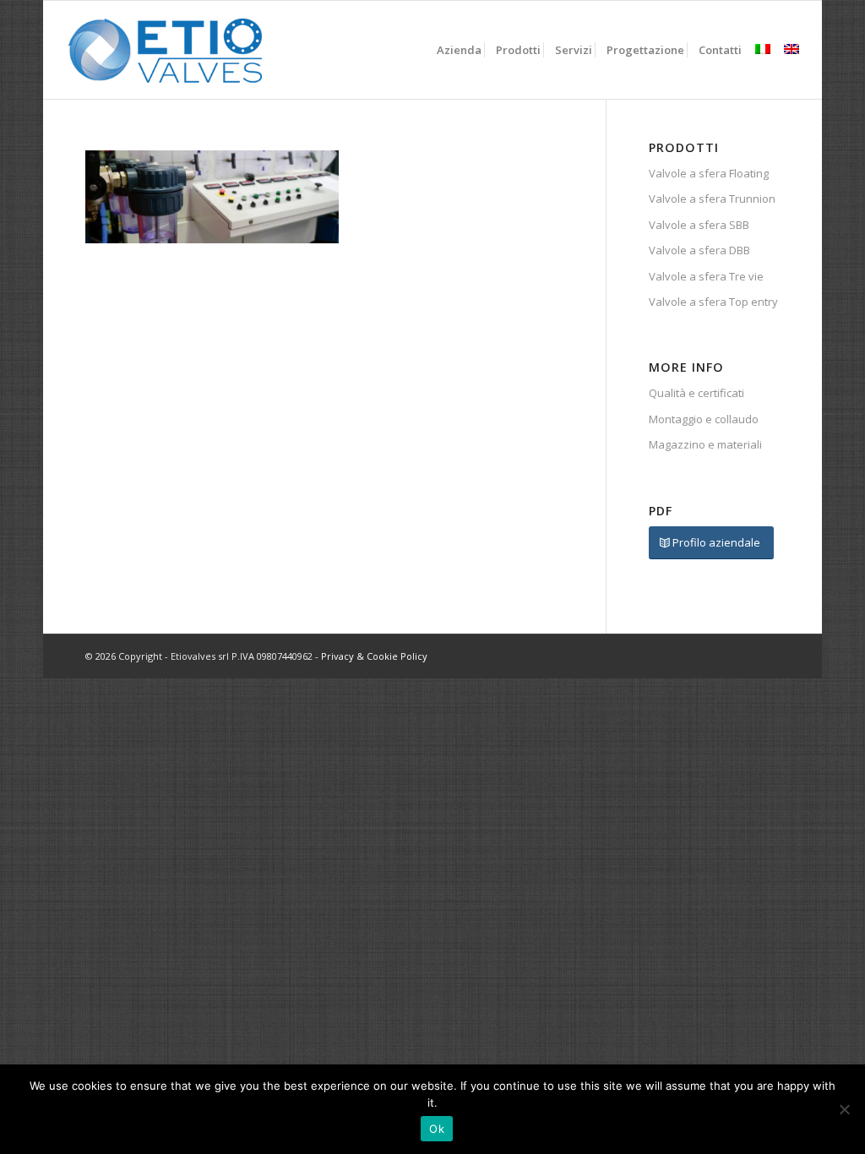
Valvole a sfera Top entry (713, 301)
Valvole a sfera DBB (699, 250)
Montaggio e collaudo (704, 419)
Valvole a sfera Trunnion (712, 198)
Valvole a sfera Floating (709, 173)
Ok (436, 1128)
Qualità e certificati (696, 392)
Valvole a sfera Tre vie (706, 276)
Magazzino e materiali (705, 444)
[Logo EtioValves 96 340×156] (166, 50)
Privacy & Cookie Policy (374, 656)
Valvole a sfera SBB (699, 224)
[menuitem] (459, 50)
